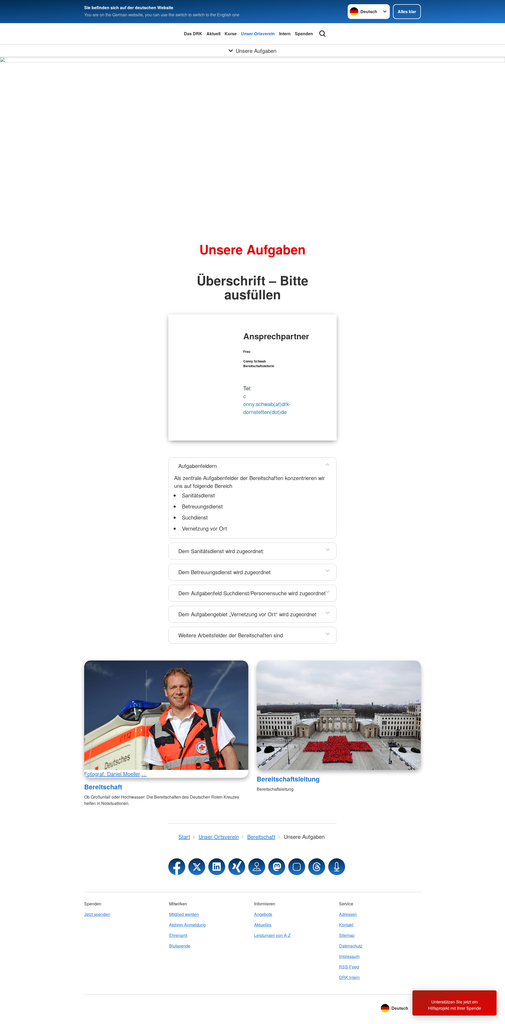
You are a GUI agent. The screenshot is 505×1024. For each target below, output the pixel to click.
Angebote (263, 914)
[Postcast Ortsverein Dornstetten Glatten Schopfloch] (336, 866)
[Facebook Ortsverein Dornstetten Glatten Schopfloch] (176, 866)
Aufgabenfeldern (197, 466)
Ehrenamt (178, 935)
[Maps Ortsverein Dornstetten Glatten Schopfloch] (256, 866)
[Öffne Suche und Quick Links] (322, 33)
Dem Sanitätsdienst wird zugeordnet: (221, 551)
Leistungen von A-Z (272, 935)
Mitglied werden (184, 914)
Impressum (349, 956)
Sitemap (347, 935)
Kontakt (346, 925)
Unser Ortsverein (258, 34)
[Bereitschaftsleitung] (339, 715)
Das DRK (193, 34)
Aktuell (213, 34)
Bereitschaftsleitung (288, 779)
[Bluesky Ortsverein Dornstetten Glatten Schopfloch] (296, 866)
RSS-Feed (349, 967)
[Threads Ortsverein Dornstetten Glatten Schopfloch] (316, 866)
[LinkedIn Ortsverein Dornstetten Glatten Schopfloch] (216, 866)
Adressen (348, 914)
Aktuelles (262, 925)
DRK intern (349, 977)
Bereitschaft (103, 786)
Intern (285, 34)
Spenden (304, 34)
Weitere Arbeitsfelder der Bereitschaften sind (230, 635)
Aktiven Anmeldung (187, 925)
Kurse (231, 34)
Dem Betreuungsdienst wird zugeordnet (224, 572)
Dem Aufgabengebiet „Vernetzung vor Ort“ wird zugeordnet (247, 614)
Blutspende (179, 946)
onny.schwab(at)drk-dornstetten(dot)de (267, 408)
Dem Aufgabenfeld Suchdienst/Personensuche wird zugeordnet (252, 593)
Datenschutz (350, 946)
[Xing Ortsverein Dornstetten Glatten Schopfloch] (236, 866)
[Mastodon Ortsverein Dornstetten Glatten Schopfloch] (276, 866)
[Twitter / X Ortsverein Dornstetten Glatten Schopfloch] (196, 866)
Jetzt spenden (97, 914)
